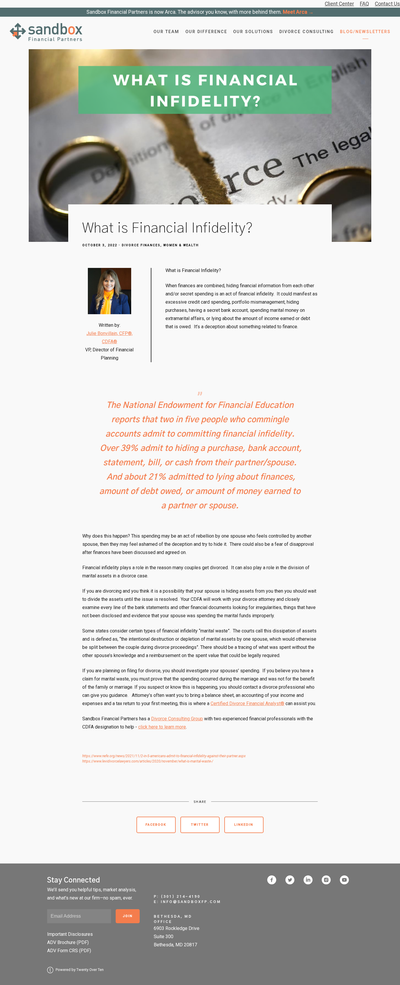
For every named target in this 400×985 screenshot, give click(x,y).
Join (128, 916)
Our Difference (206, 31)
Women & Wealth (181, 245)
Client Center (339, 4)
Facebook (156, 825)
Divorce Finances (141, 245)
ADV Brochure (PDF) (68, 942)
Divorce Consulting (306, 31)
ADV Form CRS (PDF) (69, 950)
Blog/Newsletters (365, 31)
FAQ (364, 4)
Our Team (166, 31)
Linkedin (243, 825)
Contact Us (387, 4)
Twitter (200, 825)
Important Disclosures (70, 934)
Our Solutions (253, 31)
